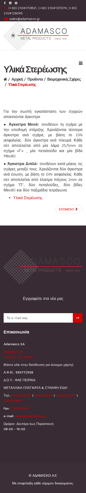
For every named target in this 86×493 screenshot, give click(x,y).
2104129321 (44, 395)
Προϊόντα (35, 79)
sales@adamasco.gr (24, 19)
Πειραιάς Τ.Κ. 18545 (18, 357)
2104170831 (13, 400)
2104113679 (20, 408)
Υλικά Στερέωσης (28, 198)
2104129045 (21, 395)
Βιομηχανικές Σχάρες (64, 79)
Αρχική (17, 79)
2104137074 (65, 395)
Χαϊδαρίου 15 (13, 352)
